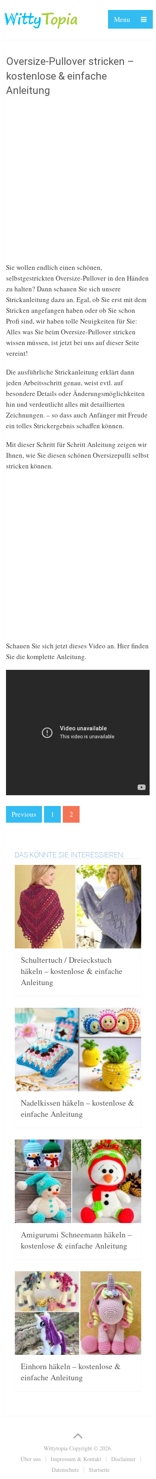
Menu (122, 19)
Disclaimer (123, 1459)
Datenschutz (65, 1469)
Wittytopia (56, 1448)
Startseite (99, 1469)
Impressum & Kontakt (76, 1459)
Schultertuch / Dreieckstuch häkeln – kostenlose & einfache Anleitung (71, 970)
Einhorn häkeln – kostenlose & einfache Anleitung (71, 1372)
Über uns (30, 1459)
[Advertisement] (78, 184)
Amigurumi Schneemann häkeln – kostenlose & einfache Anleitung (76, 1240)
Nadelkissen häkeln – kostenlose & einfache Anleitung (77, 1108)
